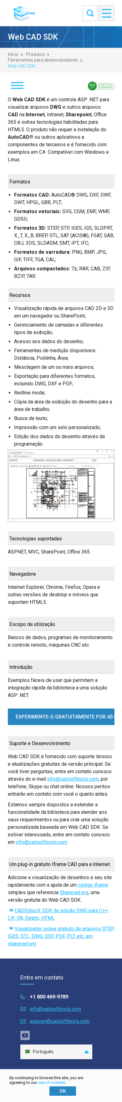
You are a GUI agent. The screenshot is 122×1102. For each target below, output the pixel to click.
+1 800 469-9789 (49, 997)
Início (13, 54)
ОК (62, 1091)
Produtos (35, 54)
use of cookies (51, 1082)
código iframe (93, 885)
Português (43, 1051)
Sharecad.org (74, 892)
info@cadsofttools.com (73, 779)
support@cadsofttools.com (59, 1021)
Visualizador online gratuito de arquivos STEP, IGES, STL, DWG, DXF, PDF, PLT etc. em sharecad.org (61, 936)
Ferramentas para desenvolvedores (43, 60)
